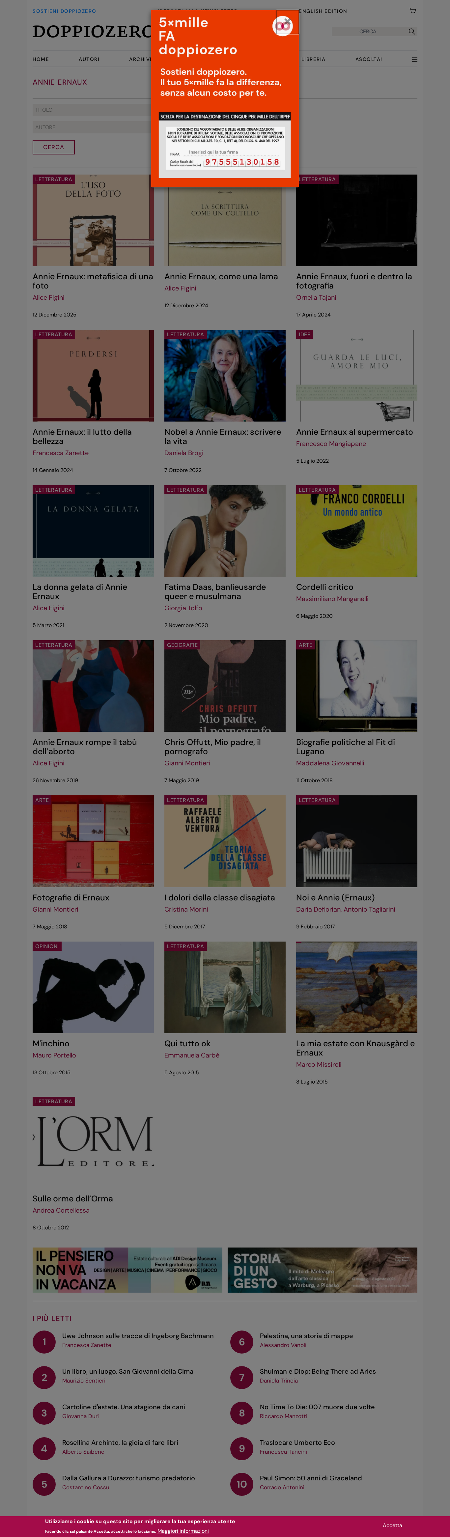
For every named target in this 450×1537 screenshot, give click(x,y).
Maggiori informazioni (183, 1530)
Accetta (392, 1525)
